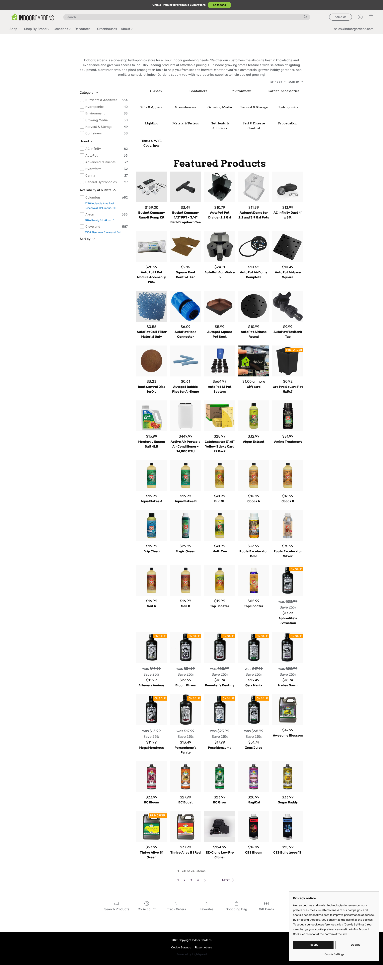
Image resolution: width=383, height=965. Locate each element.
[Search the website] (306, 17)
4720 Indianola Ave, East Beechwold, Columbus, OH (100, 205)
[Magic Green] (185, 525)
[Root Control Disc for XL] (151, 360)
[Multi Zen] (219, 525)
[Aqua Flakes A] (151, 475)
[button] (219, 5)
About (126, 29)
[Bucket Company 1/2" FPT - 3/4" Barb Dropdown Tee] (185, 187)
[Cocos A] (253, 475)
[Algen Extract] (253, 415)
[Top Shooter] (253, 580)
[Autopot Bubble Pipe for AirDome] (185, 360)
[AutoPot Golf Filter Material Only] (151, 306)
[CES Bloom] (253, 826)
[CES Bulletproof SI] (287, 826)
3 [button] (191, 880)
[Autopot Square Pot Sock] (219, 306)
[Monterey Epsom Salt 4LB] (151, 415)
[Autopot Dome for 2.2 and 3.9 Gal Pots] (253, 187)
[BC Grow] (219, 776)
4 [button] (198, 880)
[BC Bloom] (151, 776)
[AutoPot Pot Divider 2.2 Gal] (219, 187)
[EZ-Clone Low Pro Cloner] (219, 826)
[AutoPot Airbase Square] (287, 246)
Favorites (206, 909)
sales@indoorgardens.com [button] (353, 29)
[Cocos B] (287, 475)
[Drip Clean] (151, 525)
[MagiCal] (253, 776)
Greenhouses (107, 29)
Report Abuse (203, 947)
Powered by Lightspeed (192, 954)
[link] (334, 953)
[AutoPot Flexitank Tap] (287, 306)
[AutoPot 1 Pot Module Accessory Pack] (151, 246)
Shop (14, 29)
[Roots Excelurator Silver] (287, 525)
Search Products (116, 909)
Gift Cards (266, 909)
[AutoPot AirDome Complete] (253, 246)
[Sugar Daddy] (287, 776)
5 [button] (205, 880)
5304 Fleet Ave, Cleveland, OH (102, 232)
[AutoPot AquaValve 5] (219, 246)
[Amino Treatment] (287, 415)
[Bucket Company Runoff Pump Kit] (151, 187)
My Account (147, 909)
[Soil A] (151, 580)
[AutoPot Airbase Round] (253, 306)
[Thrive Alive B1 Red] (185, 826)
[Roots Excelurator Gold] (253, 525)
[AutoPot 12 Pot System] (219, 360)
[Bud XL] (219, 475)
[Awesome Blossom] (287, 709)
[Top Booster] (219, 580)
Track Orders (176, 909)
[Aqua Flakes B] (185, 475)
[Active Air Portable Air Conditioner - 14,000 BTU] (185, 415)
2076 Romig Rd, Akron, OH (100, 220)
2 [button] (184, 880)
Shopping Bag (236, 909)
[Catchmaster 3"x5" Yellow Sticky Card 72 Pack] (219, 415)
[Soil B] (185, 580)
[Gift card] (253, 360)
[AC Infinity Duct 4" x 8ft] (287, 187)
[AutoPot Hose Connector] (185, 306)
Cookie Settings (181, 947)
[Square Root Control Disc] (185, 246)
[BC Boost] (185, 776)
